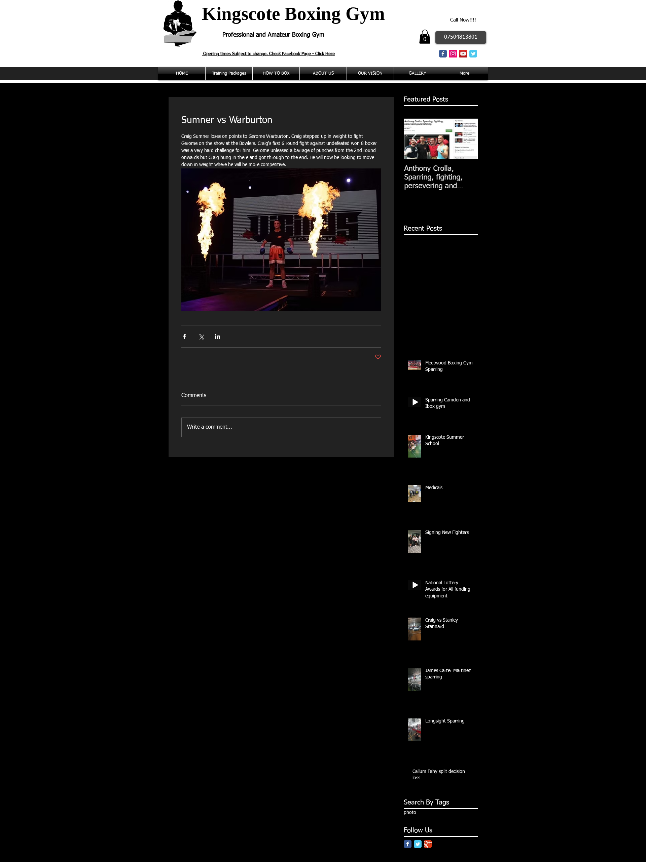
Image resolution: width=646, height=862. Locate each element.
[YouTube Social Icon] (463, 53)
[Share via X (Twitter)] (201, 336)
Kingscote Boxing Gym (293, 13)
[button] (425, 37)
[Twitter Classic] (473, 53)
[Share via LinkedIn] (217, 336)
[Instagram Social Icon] (453, 53)
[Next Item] (467, 138)
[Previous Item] (414, 138)
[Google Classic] (428, 844)
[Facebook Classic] (443, 53)
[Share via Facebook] (184, 336)
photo (410, 812)
